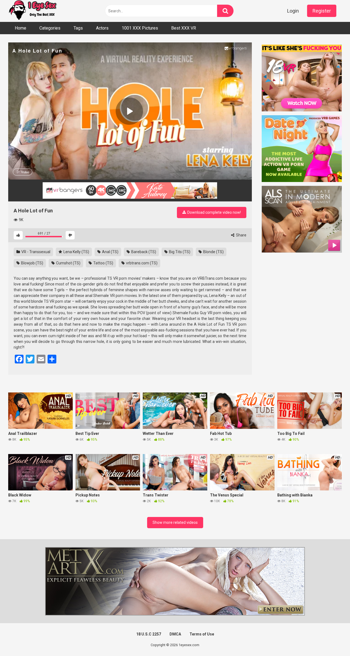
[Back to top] (331, 639)
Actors (102, 28)
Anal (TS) (109, 252)
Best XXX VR (183, 28)
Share (240, 235)
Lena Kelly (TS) (76, 252)
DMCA (175, 634)
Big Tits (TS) (179, 252)
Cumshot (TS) (67, 263)
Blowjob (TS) (31, 263)
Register (322, 11)
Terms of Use (201, 634)
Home (20, 28)
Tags (78, 28)
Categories (49, 28)
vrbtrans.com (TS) (141, 263)
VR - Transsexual (35, 252)
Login (293, 11)
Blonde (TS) (213, 252)
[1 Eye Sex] (32, 11)
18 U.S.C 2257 (148, 634)
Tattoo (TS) (102, 263)
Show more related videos (175, 522)
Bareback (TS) (143, 252)
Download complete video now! (213, 212)
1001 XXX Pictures (140, 28)
